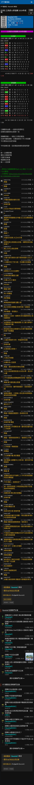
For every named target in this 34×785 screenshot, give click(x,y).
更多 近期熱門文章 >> (17, 678)
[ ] (8, 617)
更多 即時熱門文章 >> (17, 748)
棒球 (12, 587)
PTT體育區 (4, 6)
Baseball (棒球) (12, 6)
